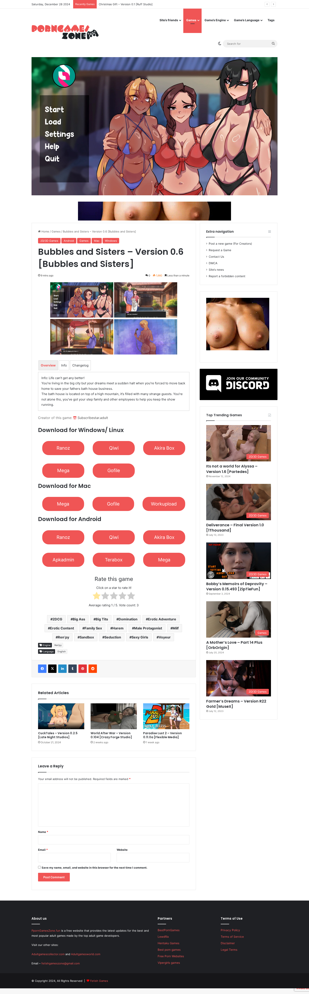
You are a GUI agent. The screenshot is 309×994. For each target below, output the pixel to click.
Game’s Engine (215, 20)
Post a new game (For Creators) (230, 243)
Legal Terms (229, 949)
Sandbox (87, 637)
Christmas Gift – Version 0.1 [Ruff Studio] (130, 4)
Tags (271, 20)
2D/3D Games (49, 240)
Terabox (114, 559)
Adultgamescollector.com (48, 954)
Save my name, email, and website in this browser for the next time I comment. (94, 867)
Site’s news (216, 269)
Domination (128, 619)
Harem (118, 628)
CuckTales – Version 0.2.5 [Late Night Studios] (58, 735)
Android (69, 240)
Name (43, 832)
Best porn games (169, 949)
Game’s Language (246, 20)
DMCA (213, 263)
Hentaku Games (168, 943)
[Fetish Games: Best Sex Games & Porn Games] (65, 31)
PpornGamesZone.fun (46, 930)
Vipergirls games (169, 962)
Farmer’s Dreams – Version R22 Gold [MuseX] (236, 704)
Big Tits (102, 619)
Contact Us (216, 256)
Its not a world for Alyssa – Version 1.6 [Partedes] (232, 469)
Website (122, 849)
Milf (176, 628)
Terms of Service (232, 936)
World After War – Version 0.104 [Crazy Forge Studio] (111, 735)
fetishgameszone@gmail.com (60, 963)
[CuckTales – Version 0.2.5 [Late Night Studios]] (61, 716)
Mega (63, 470)
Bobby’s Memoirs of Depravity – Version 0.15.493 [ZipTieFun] (236, 586)
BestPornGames (169, 930)
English (62, 651)
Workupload (164, 504)
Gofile (113, 470)
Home (45, 231)
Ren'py (58, 645)
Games (191, 20)
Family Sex (93, 628)
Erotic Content (62, 628)
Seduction (112, 637)
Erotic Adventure (162, 619)
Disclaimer (228, 943)
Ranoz (63, 448)
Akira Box (164, 448)
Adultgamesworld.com (85, 954)
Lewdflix (163, 936)
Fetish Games (99, 980)
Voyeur (165, 637)
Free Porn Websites (171, 956)
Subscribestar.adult (92, 418)
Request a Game (220, 250)
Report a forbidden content (227, 276)
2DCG (57, 619)
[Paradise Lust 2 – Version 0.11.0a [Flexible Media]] (166, 716)
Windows (111, 240)
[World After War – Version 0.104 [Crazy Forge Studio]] (114, 716)
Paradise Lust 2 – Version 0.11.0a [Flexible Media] (162, 735)
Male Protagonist (148, 628)
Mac (96, 240)
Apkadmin (63, 559)
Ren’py (63, 637)
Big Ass (79, 619)
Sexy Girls (140, 637)
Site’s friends (169, 20)
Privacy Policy (230, 930)
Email (43, 849)
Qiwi (114, 448)
